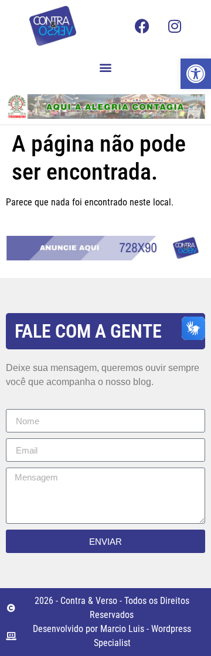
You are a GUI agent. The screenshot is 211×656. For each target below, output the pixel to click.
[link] (196, 74)
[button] (105, 67)
